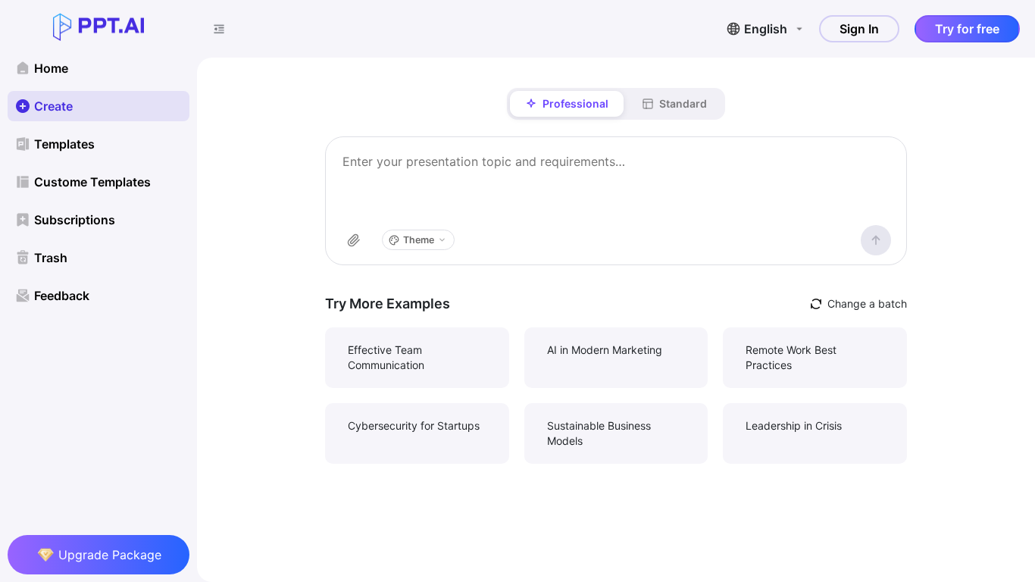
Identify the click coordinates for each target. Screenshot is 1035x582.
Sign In (859, 28)
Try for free (967, 28)
